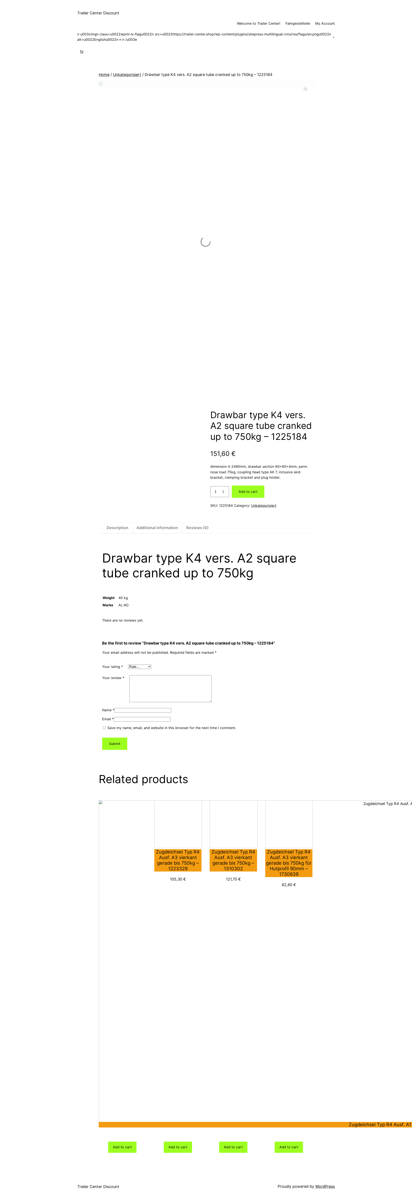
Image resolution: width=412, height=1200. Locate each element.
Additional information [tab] (157, 527)
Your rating (112, 666)
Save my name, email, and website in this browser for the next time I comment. (172, 728)
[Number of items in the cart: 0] (81, 52)
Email (108, 719)
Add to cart (248, 491)
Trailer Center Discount (98, 13)
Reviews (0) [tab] (197, 527)
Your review (113, 678)
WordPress (325, 1186)
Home (104, 74)
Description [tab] (117, 527)
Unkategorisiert (127, 74)
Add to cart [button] (122, 1147)
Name (108, 710)
